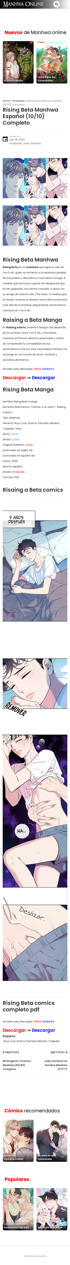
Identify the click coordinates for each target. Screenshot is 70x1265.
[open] (65, 4)
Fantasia (31, 1041)
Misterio (42, 1041)
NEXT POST (58, 1052)
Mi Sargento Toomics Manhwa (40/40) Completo (17, 1065)
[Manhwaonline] (23, 4)
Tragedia (53, 1041)
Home (6, 101)
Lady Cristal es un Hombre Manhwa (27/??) (55, 1065)
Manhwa (36, 143)
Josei (26, 143)
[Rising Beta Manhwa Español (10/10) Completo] (35, 178)
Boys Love (10, 1041)
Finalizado (19, 101)
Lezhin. (29, 445)
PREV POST (12, 1052)
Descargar (14, 378)
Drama (21, 1041)
